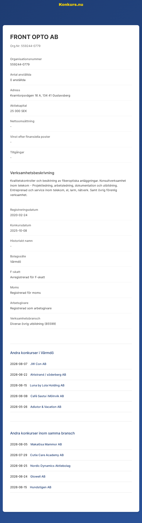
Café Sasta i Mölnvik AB (47, 396)
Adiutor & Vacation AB (45, 407)
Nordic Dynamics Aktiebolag (50, 466)
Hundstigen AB (40, 487)
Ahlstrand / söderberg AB (48, 374)
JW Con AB (38, 364)
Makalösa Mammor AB (46, 444)
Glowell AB (37, 476)
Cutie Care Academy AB (47, 455)
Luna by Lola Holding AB (47, 385)
